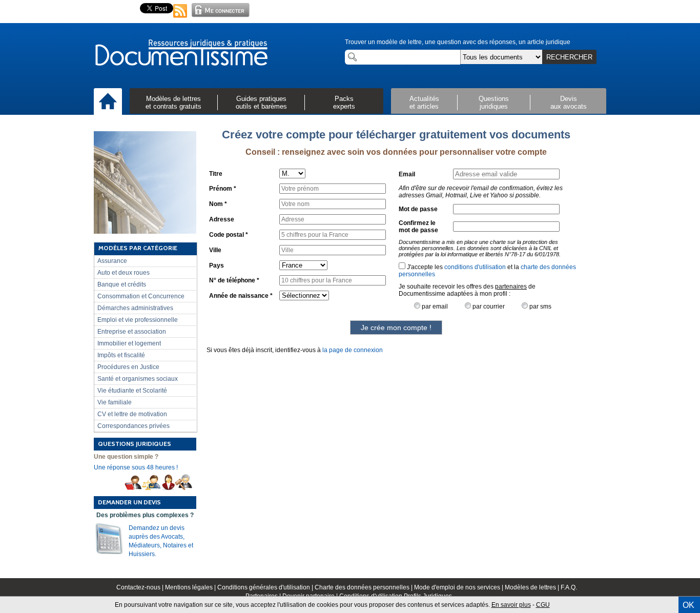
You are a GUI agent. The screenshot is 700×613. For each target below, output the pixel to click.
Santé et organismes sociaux (137, 378)
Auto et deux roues (123, 272)
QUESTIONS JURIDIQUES (134, 443)
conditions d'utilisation (475, 267)
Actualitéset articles (424, 102)
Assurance (112, 260)
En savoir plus (511, 604)
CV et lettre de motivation (132, 414)
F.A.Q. (569, 587)
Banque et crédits (121, 284)
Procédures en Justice (128, 367)
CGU (543, 604)
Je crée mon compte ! (396, 327)
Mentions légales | (191, 587)
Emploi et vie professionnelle (137, 319)
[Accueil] (108, 102)
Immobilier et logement (129, 343)
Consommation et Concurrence (140, 296)
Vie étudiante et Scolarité (132, 390)
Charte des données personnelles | (364, 587)
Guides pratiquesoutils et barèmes (261, 102)
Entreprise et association (131, 331)
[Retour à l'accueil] (181, 53)
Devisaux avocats (568, 102)
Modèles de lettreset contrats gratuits (173, 102)
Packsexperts (344, 102)
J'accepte (419, 267)
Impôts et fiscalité (121, 355)
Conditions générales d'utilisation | (266, 587)
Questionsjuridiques (494, 102)
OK (688, 605)
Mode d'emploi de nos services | (459, 587)
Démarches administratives (135, 308)
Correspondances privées (133, 426)
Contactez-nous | (140, 587)
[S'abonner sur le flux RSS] (180, 18)
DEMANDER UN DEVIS (129, 502)
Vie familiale (114, 402)
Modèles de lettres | (533, 587)
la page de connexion (352, 350)
